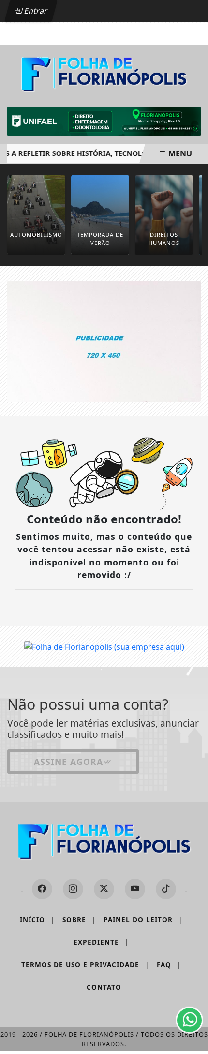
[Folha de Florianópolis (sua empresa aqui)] (104, 340)
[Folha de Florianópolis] (104, 73)
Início (37, 919)
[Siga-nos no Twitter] (104, 889)
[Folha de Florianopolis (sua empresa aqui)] (104, 646)
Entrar (35, 10)
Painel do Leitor (143, 919)
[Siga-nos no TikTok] (166, 889)
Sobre (79, 919)
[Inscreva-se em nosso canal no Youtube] (135, 889)
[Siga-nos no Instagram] (73, 889)
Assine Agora (68, 761)
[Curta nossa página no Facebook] (42, 889)
